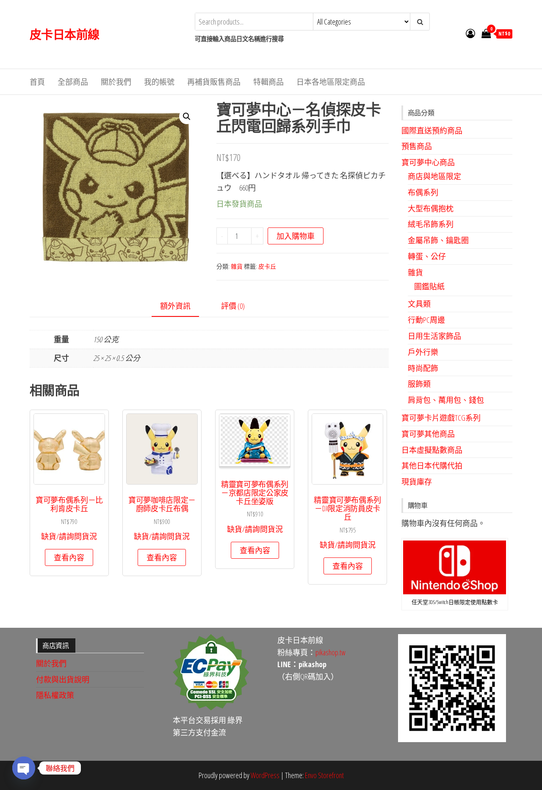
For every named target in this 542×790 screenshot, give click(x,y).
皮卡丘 (267, 266)
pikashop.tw (330, 652)
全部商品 (73, 82)
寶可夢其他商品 (428, 434)
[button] (186, 116)
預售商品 (416, 146)
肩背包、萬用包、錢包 (446, 400)
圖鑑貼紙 (429, 286)
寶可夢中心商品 (428, 162)
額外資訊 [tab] (175, 306)
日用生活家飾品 (434, 336)
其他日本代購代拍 (431, 465)
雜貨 (237, 266)
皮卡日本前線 (65, 34)
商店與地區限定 (434, 176)
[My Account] (470, 33)
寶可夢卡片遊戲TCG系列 (441, 418)
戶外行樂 (423, 352)
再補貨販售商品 (214, 82)
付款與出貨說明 (62, 679)
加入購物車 (296, 236)
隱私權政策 (55, 695)
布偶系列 (423, 192)
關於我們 (116, 82)
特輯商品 (268, 82)
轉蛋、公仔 (427, 256)
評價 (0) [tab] (233, 306)
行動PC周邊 (426, 320)
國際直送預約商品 (431, 130)
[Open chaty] (23, 768)
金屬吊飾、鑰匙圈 (438, 240)
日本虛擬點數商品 (431, 450)
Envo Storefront (324, 775)
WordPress (265, 775)
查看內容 (69, 557)
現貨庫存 (416, 482)
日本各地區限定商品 (330, 82)
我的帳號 (159, 82)
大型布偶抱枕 (431, 208)
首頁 (37, 82)
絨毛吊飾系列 (431, 224)
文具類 (419, 304)
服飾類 (419, 384)
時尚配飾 (423, 368)
